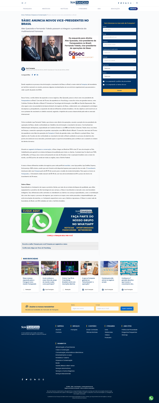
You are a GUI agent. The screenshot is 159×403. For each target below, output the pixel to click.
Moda (58, 363)
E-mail (98, 305)
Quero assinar (127, 308)
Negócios (46, 9)
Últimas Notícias (92, 332)
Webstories (109, 332)
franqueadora (25, 100)
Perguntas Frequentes (129, 332)
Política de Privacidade (129, 330)
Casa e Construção (62, 350)
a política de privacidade (123, 81)
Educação (115, 9)
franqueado (25, 174)
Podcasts (108, 337)
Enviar (119, 90)
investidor (67, 165)
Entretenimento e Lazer (64, 355)
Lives (106, 330)
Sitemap (125, 335)
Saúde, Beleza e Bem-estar (65, 366)
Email (104, 34)
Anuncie (133, 9)
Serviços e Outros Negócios (65, 371)
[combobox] (118, 60)
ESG (99, 9)
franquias (84, 84)
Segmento (106, 65)
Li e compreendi (118, 81)
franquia (37, 171)
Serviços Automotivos (63, 368)
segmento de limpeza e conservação (40, 149)
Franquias (27, 9)
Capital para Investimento (110, 49)
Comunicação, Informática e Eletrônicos (69, 352)
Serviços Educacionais (63, 374)
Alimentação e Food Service (65, 347)
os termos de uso (121, 84)
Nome (104, 26)
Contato (59, 332)
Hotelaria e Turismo (62, 358)
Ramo (104, 73)
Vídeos (107, 335)
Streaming (83, 9)
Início (23, 15)
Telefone (105, 41)
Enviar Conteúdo (92, 330)
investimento (92, 168)
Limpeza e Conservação (39, 15)
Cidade (105, 57)
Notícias (64, 9)
